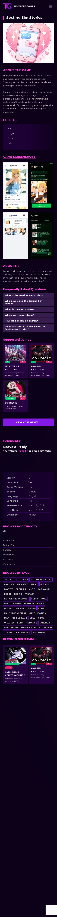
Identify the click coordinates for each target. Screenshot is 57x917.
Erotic (18, 594)
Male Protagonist (15, 613)
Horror (19, 608)
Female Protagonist (16, 599)
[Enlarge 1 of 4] (23, 166)
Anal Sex (9, 584)
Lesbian (31, 608)
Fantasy (7, 550)
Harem (40, 603)
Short (14, 627)
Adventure (8, 540)
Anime (34, 584)
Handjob (29, 603)
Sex (6, 627)
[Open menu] (50, 6)
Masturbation (37, 613)
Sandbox (44, 623)
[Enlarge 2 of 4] (49, 166)
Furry (34, 599)
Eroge (7, 594)
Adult (48, 579)
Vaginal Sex (23, 632)
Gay (6, 603)
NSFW (41, 618)
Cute (32, 589)
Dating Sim (9, 545)
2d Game (23, 579)
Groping (16, 603)
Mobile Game (19, 618)
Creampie (21, 589)
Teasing (8, 632)
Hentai (8, 608)
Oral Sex (9, 623)
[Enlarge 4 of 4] (49, 215)
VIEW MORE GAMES (27, 422)
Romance (8, 559)
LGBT (41, 608)
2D (4, 531)
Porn (20, 623)
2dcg (13, 579)
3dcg (39, 579)
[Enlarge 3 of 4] (23, 215)
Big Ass (44, 584)
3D (4, 536)
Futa (44, 599)
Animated (22, 584)
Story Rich (45, 627)
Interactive (8, 555)
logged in (23, 450)
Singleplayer (28, 627)
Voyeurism (38, 632)
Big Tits (8, 589)
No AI (32, 618)
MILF (6, 618)
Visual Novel (9, 564)
